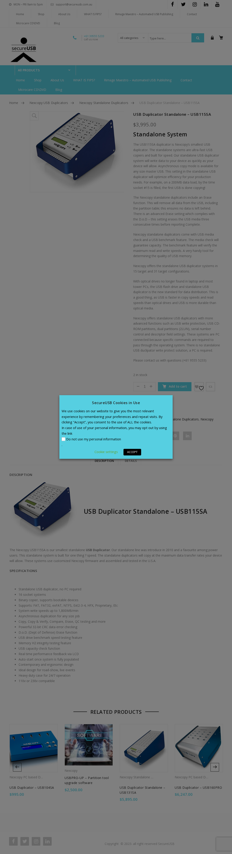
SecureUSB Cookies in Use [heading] (116, 402)
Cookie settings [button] (106, 452)
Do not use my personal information (93, 439)
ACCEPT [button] (132, 452)
